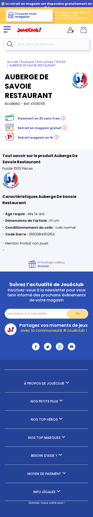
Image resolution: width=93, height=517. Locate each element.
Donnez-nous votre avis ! (47, 503)
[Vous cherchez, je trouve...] (10, 44)
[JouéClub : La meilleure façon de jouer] (29, 34)
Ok (78, 313)
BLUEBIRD (13, 103)
